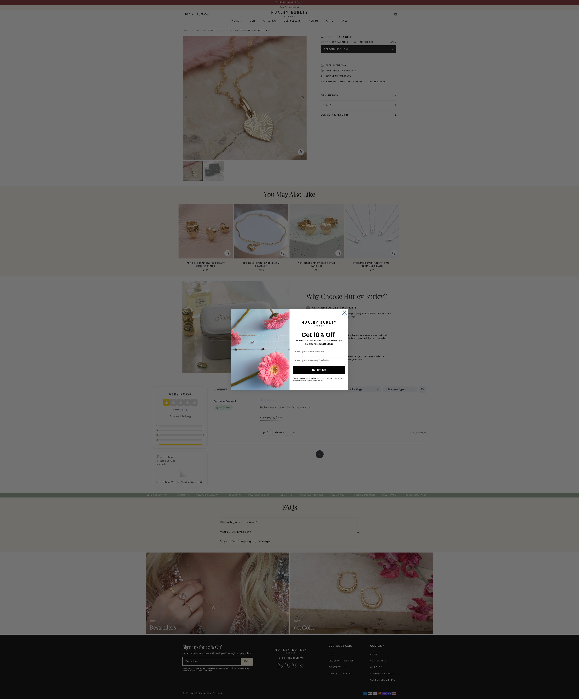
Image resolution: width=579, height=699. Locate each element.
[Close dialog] (344, 312)
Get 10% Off (319, 370)
